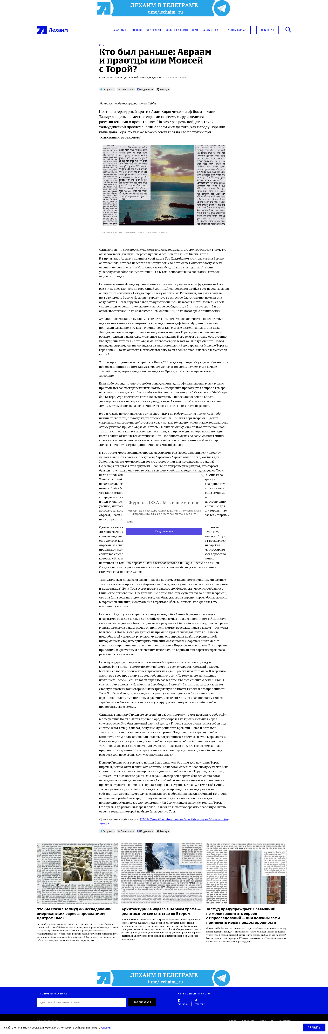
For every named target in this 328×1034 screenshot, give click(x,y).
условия (106, 1027)
